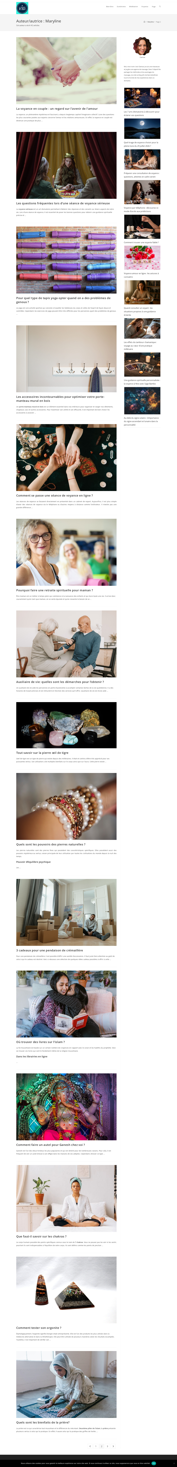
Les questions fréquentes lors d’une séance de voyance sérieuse (63, 203)
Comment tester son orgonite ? (38, 1328)
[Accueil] (144, 22)
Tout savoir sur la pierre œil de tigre (42, 753)
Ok (154, 1463)
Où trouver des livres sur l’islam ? (40, 1042)
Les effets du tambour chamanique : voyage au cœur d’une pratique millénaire (140, 346)
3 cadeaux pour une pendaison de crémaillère (49, 950)
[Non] (174, 1463)
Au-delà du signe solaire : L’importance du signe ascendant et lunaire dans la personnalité (141, 421)
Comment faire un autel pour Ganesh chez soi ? (50, 1145)
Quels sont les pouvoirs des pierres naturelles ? (50, 844)
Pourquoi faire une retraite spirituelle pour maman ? (54, 590)
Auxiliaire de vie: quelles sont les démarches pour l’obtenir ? (60, 682)
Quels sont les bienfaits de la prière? (43, 1422)
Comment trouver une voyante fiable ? (141, 242)
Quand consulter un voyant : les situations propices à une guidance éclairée (140, 311)
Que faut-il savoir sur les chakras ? (41, 1236)
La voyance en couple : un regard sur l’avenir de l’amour (57, 109)
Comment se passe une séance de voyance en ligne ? (54, 495)
